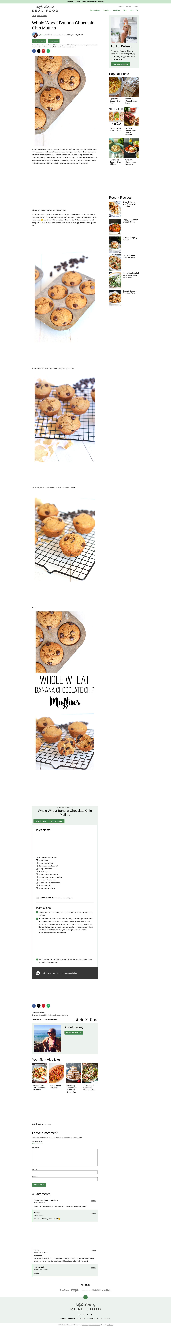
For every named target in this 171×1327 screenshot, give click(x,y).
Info (131, 10)
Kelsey (42, 35)
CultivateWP (110, 1325)
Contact (136, 6)
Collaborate (120, 6)
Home (34, 16)
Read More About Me (74, 1032)
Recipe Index (94, 10)
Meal (49, 1015)
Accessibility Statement (94, 1325)
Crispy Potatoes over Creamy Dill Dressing (129, 204)
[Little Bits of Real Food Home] (45, 8)
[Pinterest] (91, 1315)
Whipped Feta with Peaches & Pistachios (39, 1088)
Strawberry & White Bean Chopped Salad (89, 1088)
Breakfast (35, 1015)
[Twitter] (87, 1315)
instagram (69, 152)
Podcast (71, 1318)
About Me (128, 6)
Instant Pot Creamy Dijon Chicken (115, 162)
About (99, 1318)
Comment (36, 1148)
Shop (125, 10)
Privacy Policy (85, 1325)
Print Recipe (56, 821)
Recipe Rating (37, 1141)
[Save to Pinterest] (43, 51)
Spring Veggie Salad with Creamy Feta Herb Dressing (131, 275)
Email (34, 1176)
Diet (45, 1015)
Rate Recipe (53, 41)
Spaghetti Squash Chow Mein (115, 101)
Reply (93, 1201)
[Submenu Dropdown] (99, 10)
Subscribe (91, 1318)
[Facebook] (84, 1315)
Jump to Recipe (39, 41)
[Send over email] (48, 51)
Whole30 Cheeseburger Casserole (131, 162)
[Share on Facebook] (34, 51)
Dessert (41, 1015)
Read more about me (120, 64)
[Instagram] (80, 1315)
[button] (45, 35)
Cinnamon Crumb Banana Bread (131, 101)
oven (53, 1015)
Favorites (106, 10)
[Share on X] (39, 51)
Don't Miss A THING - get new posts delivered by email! (85, 1)
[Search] (137, 10)
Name (34, 1169)
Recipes (58, 1015)
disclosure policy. (71, 46)
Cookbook (116, 10)
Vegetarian (64, 1015)
